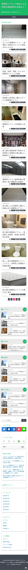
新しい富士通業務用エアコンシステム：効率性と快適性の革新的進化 (13, 263)
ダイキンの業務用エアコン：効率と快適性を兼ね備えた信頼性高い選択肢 (17, 332)
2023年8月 (6, 509)
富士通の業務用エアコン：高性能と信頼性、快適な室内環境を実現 (13, 234)
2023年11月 (6, 501)
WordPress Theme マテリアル (17, 560)
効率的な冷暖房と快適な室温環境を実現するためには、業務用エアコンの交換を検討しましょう (17, 348)
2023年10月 (6, 504)
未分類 (5, 523)
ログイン (5, 539)
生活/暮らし (22, 49)
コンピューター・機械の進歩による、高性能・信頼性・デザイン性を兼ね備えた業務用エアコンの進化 (13, 471)
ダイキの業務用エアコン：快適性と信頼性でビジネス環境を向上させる (13, 45)
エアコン (13, 49)
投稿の (6, 541)
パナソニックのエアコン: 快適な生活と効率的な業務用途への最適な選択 (17, 316)
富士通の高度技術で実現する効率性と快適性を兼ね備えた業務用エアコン (13, 153)
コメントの (7, 544)
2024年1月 (6, 495)
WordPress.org (7, 547)
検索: (4, 447)
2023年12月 (6, 498)
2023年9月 (6, 507)
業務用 (17, 49)
